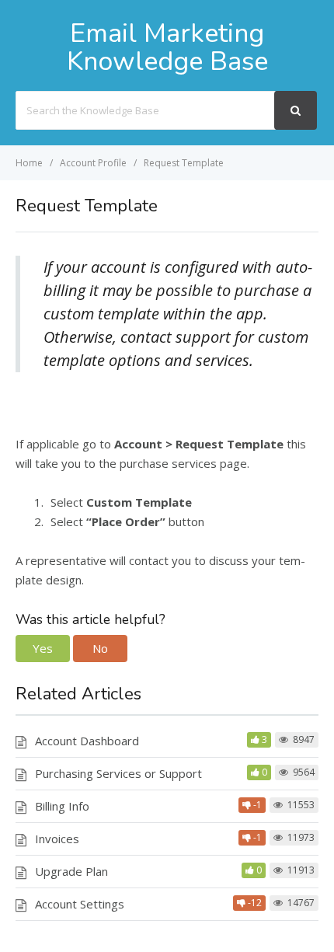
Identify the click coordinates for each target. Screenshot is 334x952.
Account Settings (79, 904)
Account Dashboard (87, 740)
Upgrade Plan (71, 871)
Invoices (57, 838)
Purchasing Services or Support (118, 773)
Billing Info (62, 806)
